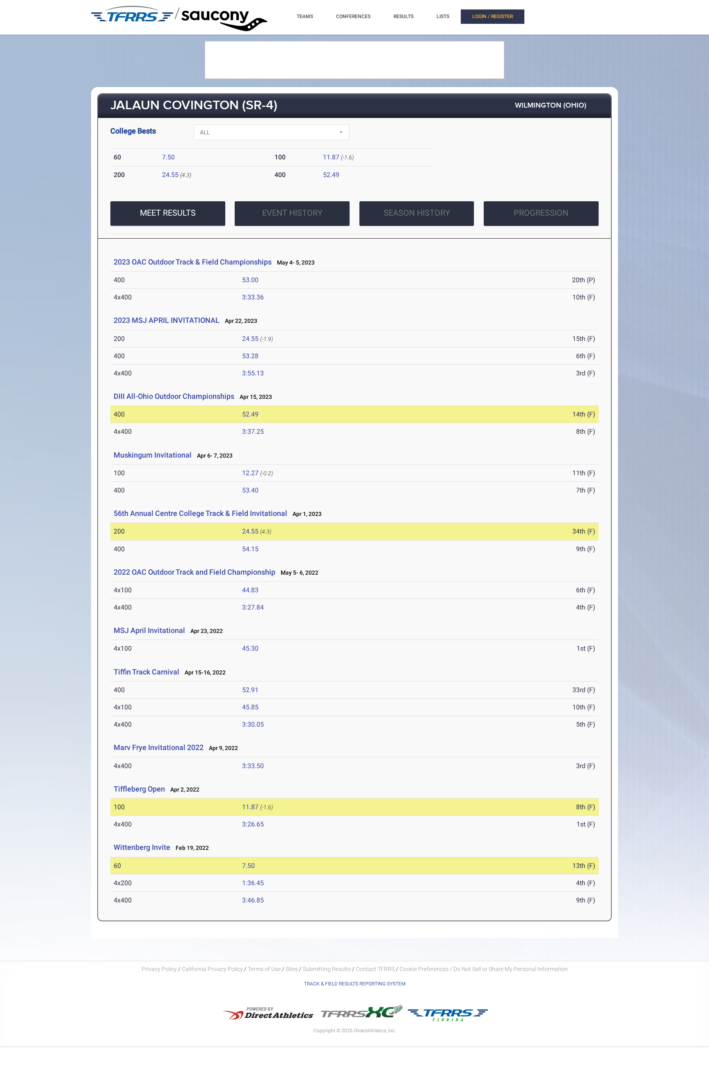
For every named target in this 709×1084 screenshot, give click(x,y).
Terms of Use (264, 969)
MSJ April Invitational (149, 630)
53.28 (250, 356)
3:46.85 (253, 900)
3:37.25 (253, 431)
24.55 (170, 175)
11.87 (331, 157)
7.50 (168, 157)
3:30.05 (253, 724)
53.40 (250, 490)
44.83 (250, 590)
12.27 (250, 473)
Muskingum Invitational (153, 455)
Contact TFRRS (376, 969)
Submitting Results (327, 969)
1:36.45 (253, 883)
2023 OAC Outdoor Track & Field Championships (193, 262)
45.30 (250, 648)
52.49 (331, 175)
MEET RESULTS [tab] (168, 213)
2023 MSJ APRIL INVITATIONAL (167, 320)
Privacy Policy (159, 969)
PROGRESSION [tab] (541, 213)
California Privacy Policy (212, 969)
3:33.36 (253, 297)
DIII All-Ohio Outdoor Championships (174, 396)
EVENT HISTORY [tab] (292, 213)
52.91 (250, 690)
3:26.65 (253, 824)
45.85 (250, 707)
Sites (292, 969)
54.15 (250, 549)
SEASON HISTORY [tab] (417, 213)
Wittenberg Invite (142, 847)
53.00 (250, 280)
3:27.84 (253, 607)
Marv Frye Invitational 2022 (159, 747)
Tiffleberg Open (139, 789)
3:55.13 (253, 373)
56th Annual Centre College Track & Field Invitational (200, 513)
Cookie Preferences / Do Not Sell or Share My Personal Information (484, 969)
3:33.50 (253, 766)
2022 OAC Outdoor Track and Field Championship (194, 572)
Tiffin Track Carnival (146, 671)
